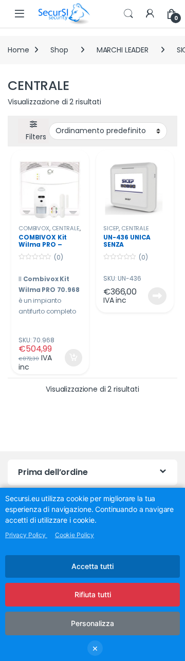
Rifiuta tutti (93, 594)
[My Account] (150, 14)
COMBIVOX (33, 228)
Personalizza (92, 623)
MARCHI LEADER (123, 50)
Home (18, 50)
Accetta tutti (92, 566)
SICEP (111, 228)
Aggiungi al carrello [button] (67, 357)
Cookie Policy (74, 535)
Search (128, 14)
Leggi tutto (157, 296)
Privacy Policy (26, 535)
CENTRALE (66, 228)
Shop (59, 50)
